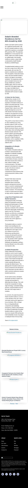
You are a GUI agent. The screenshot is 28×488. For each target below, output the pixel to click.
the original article (13, 320)
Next (17, 403)
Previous (12, 403)
